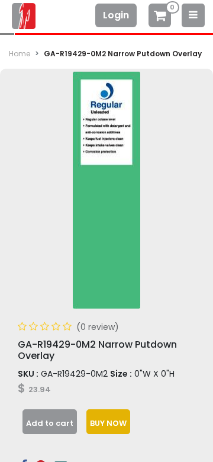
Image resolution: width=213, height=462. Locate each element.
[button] (49, 421)
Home (19, 54)
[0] (160, 17)
